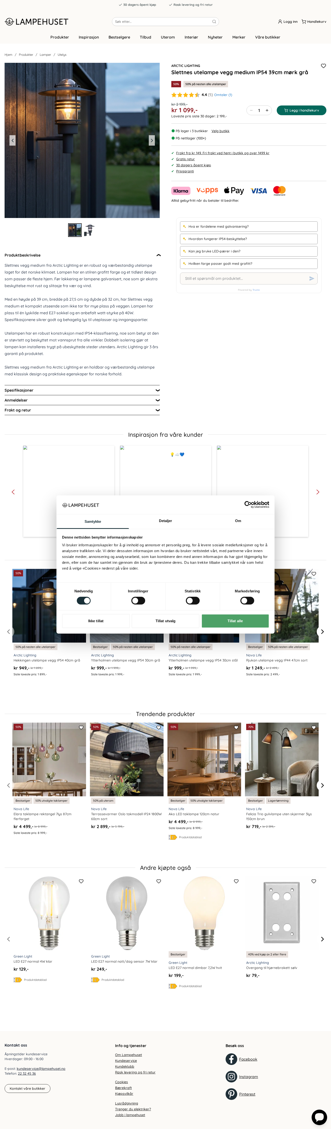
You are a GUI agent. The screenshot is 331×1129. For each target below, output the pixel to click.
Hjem (8, 54)
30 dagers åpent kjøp (139, 5)
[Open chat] (319, 1117)
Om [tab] (238, 521)
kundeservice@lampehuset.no (41, 1068)
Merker (238, 37)
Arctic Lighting (185, 66)
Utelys (62, 54)
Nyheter (215, 37)
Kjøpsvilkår (124, 1093)
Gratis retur (185, 159)
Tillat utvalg (165, 621)
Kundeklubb (124, 1066)
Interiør (191, 37)
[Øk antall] (267, 110)
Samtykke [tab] (93, 521)
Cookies (121, 1082)
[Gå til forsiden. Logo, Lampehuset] (58, 22)
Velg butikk (220, 131)
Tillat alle (235, 621)
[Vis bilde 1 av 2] (75, 230)
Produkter (59, 37)
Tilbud (145, 37)
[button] (68, 491)
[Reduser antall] (251, 110)
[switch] (138, 601)
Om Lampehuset (128, 1055)
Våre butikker (267, 37)
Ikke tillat (95, 621)
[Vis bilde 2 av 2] (89, 230)
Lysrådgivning (126, 1103)
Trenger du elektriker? (133, 1109)
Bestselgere (119, 37)
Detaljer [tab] (165, 521)
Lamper (45, 54)
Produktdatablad (190, 837)
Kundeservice (126, 1060)
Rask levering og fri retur (193, 5)
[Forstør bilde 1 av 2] (82, 140)
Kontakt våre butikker (27, 1088)
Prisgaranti (185, 171)
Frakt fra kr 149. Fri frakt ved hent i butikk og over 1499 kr (222, 153)
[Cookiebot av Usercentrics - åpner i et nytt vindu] (248, 504)
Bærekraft (123, 1088)
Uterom (168, 37)
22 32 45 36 (27, 1073)
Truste (256, 289)
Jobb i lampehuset (130, 1115)
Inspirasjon (89, 37)
